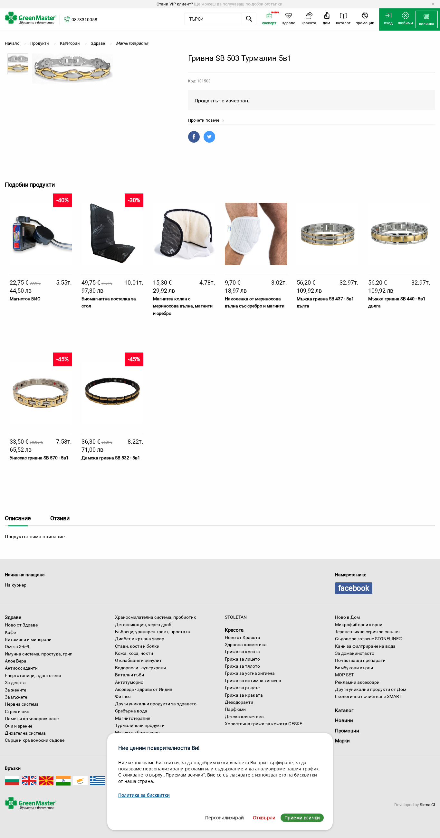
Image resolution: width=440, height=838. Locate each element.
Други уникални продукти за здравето (155, 703)
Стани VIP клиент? (175, 4)
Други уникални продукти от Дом (370, 689)
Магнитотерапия (132, 718)
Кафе (10, 632)
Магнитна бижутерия (137, 732)
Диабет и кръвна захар (139, 638)
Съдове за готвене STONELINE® (368, 638)
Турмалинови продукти (140, 725)
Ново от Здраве (21, 624)
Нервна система (22, 704)
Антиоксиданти (21, 668)
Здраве (13, 617)
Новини (344, 720)
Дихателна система (25, 733)
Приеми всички (302, 817)
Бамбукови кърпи (354, 667)
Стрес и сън (17, 711)
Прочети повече (204, 120)
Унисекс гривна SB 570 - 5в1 (39, 457)
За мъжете (16, 697)
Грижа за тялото (242, 666)
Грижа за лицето (242, 659)
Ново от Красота (242, 637)
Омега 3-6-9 (17, 646)
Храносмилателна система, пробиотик (155, 617)
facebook (353, 588)
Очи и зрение (18, 726)
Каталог (344, 710)
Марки (342, 741)
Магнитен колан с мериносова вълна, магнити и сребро (183, 306)
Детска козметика (244, 716)
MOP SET (344, 674)
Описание (18, 518)
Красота (234, 630)
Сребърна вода (131, 710)
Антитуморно (129, 682)
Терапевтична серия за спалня (367, 631)
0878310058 (84, 19)
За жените (15, 689)
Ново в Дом (347, 617)
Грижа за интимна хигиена (253, 680)
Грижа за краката (244, 695)
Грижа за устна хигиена (250, 673)
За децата (15, 682)
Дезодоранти (239, 702)
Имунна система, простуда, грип (38, 653)
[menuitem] (426, 19)
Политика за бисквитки (144, 795)
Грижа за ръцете (242, 687)
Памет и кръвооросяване (32, 718)
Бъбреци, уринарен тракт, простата (152, 631)
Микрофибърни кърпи (358, 624)
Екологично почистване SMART (368, 696)
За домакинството (354, 653)
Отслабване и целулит (138, 660)
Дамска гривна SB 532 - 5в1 (110, 457)
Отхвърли (264, 817)
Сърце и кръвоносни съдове (34, 740)
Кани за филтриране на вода (365, 646)
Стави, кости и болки (137, 646)
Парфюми (235, 709)
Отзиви (60, 518)
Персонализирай (224, 817)
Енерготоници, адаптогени (33, 675)
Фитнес (122, 696)
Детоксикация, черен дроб (143, 624)
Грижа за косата (242, 651)
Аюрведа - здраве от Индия (143, 689)
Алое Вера (15, 661)
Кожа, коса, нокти (134, 653)
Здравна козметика (246, 644)
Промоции (347, 731)
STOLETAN (236, 617)
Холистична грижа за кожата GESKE (263, 723)
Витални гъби (129, 674)
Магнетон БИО (25, 298)
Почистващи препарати (360, 660)
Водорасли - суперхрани (140, 667)
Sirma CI (427, 804)
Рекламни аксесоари (357, 682)
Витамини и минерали (28, 639)
